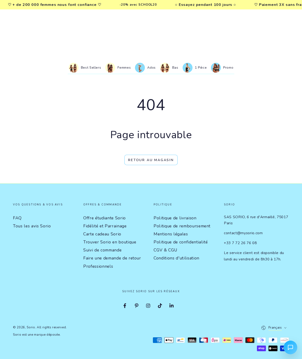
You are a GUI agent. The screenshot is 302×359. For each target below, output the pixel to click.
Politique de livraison (175, 218)
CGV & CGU (165, 250)
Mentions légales (171, 234)
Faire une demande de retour (112, 258)
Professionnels (98, 266)
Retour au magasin (151, 160)
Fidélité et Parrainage (105, 226)
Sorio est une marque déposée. (37, 335)
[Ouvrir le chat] (290, 347)
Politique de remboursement (182, 226)
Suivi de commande (102, 250)
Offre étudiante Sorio (104, 218)
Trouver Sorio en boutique (109, 242)
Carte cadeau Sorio (102, 234)
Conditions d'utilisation (176, 258)
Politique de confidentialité (181, 242)
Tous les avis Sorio (32, 226)
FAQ (17, 218)
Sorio (31, 327)
